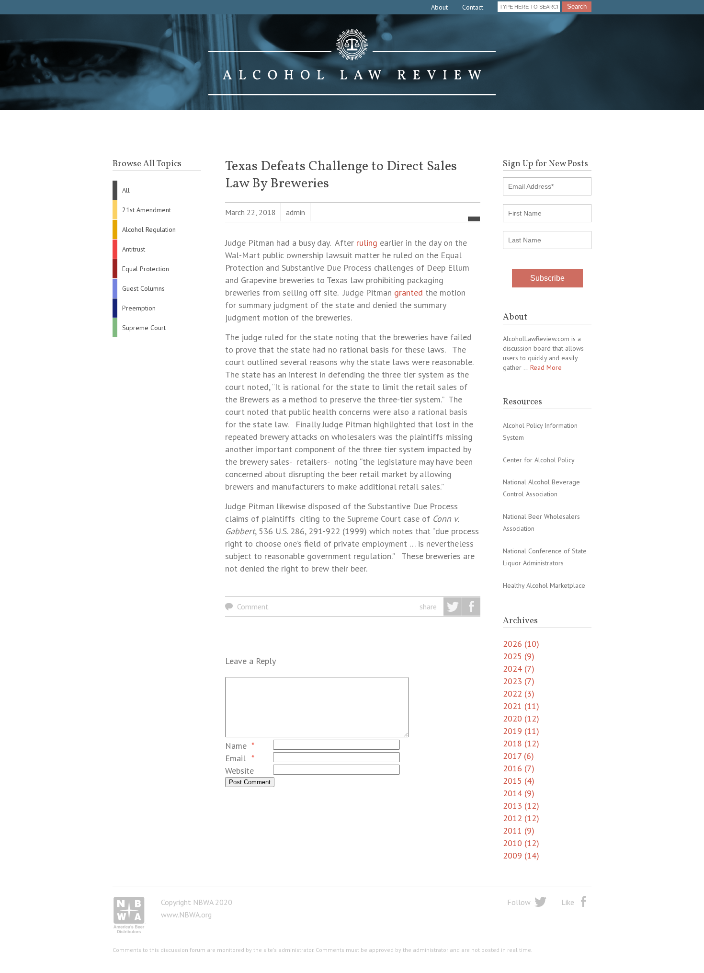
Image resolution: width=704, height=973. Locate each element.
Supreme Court (144, 327)
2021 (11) (521, 705)
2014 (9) (518, 793)
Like (567, 902)
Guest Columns (143, 288)
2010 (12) (521, 842)
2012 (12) (521, 818)
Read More (546, 367)
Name (236, 745)
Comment (253, 606)
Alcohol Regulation (149, 229)
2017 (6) (518, 755)
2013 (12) (521, 805)
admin (295, 212)
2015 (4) (518, 780)
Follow (519, 902)
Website (239, 770)
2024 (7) (518, 668)
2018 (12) (521, 743)
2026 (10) (521, 643)
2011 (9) (518, 830)
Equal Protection (145, 268)
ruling (366, 242)
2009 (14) (521, 855)
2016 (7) (518, 768)
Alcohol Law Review (352, 62)
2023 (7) (518, 681)
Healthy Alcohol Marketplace (544, 585)
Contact (472, 7)
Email (235, 758)
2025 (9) (518, 656)
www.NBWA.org (186, 914)
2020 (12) (521, 718)
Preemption (139, 308)
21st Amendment (146, 210)
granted (408, 292)
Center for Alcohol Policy (539, 460)
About (439, 7)
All (126, 190)
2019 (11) (521, 730)
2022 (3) (518, 693)
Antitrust (133, 249)
